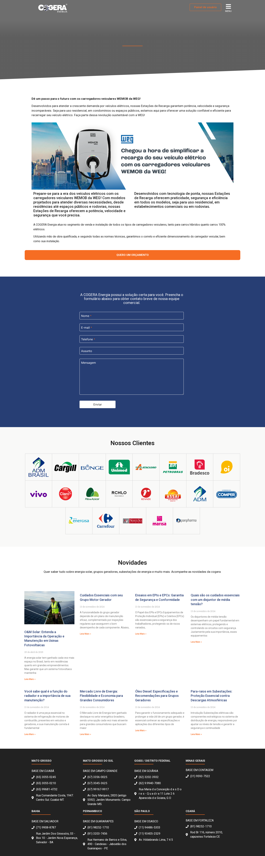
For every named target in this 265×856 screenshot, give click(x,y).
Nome (86, 315)
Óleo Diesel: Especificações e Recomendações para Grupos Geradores (157, 695)
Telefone (88, 339)
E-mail (86, 327)
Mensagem (88, 362)
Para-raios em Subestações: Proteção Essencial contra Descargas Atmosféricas (211, 695)
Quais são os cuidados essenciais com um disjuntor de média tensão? (215, 599)
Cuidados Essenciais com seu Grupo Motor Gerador (101, 597)
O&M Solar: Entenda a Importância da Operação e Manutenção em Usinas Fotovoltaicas (44, 638)
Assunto (86, 350)
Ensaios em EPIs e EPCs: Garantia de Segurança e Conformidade (159, 597)
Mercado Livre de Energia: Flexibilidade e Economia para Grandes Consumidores (101, 695)
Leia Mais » (30, 679)
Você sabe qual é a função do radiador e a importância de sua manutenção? (47, 695)
